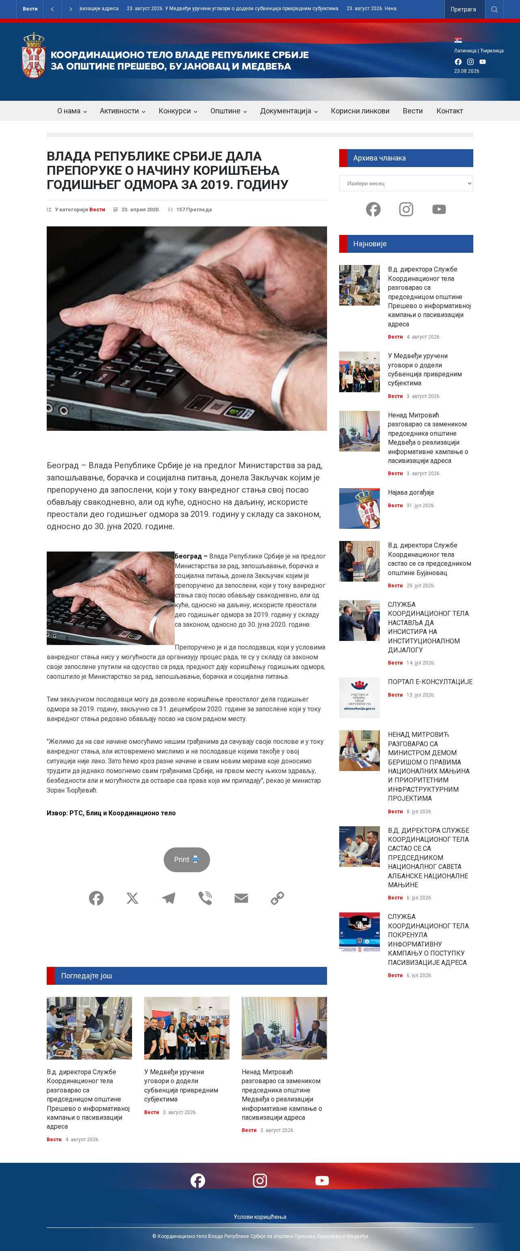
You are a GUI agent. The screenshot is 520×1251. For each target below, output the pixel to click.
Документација (285, 110)
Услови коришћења (260, 1217)
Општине (225, 110)
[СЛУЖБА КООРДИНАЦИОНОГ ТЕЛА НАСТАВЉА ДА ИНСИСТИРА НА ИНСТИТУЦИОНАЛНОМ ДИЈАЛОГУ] (359, 620)
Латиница (465, 51)
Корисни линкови (360, 110)
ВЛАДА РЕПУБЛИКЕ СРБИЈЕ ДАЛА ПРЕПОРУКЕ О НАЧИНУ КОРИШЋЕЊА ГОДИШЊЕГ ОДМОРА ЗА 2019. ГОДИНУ (167, 170)
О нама (68, 110)
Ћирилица (492, 51)
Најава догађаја (411, 492)
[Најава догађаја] (359, 508)
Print (182, 859)
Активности (119, 110)
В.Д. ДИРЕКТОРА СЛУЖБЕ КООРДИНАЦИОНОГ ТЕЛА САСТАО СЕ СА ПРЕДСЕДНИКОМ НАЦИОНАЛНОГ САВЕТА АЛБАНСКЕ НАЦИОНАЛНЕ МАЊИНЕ (428, 858)
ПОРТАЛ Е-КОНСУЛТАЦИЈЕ (430, 682)
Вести (30, 9)
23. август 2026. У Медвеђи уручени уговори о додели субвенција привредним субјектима (198, 8)
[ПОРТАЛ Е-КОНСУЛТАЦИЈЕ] (359, 698)
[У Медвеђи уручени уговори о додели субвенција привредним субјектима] (187, 1028)
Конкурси (174, 110)
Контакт (449, 110)
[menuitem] (460, 40)
